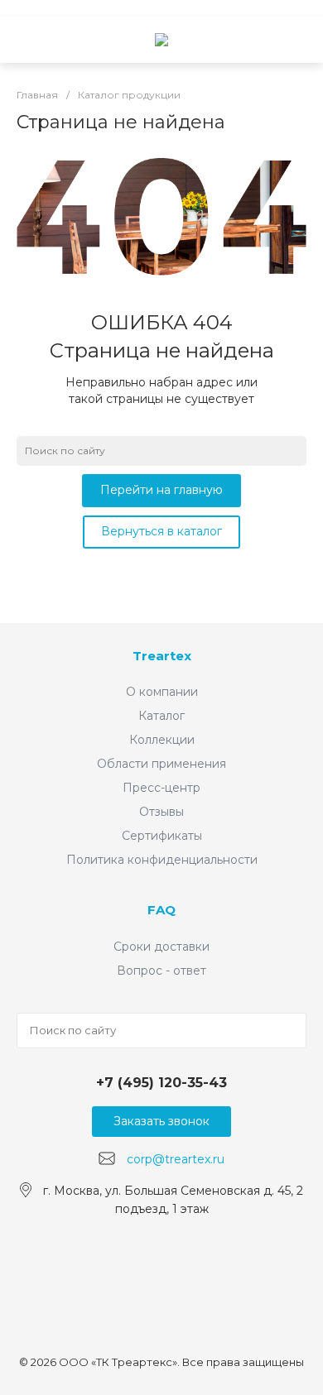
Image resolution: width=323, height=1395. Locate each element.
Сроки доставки (161, 946)
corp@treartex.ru (175, 1159)
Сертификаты (162, 835)
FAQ (161, 910)
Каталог (161, 715)
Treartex (162, 656)
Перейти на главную (161, 489)
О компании (162, 691)
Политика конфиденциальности (162, 859)
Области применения (161, 763)
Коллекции (162, 739)
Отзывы (161, 811)
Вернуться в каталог (161, 531)
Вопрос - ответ (161, 970)
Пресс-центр (161, 787)
